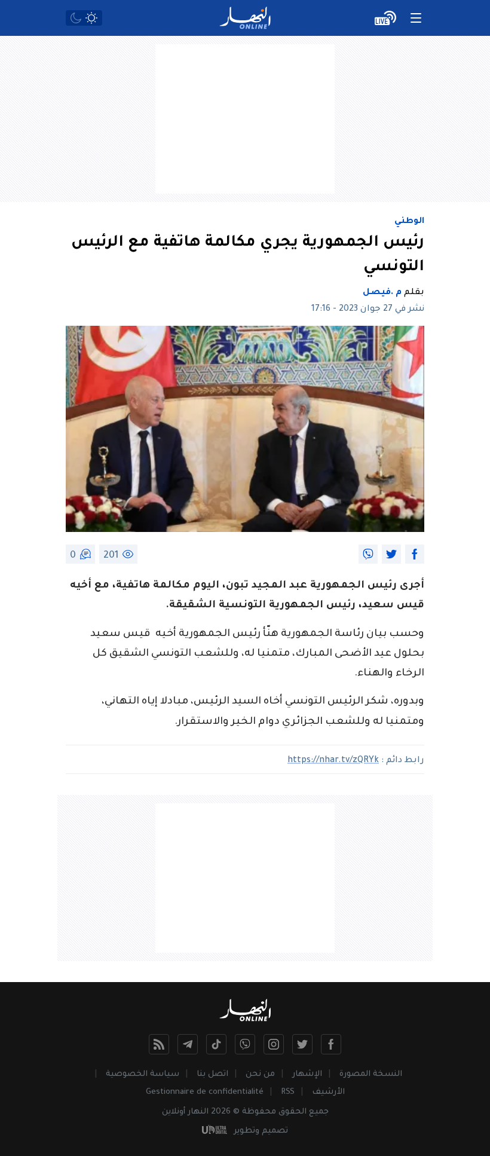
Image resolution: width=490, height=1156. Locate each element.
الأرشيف (328, 1092)
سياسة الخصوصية (142, 1074)
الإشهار (307, 1074)
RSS (288, 1092)
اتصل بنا (212, 1074)
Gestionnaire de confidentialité (205, 1092)
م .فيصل (382, 293)
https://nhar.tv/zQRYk (333, 761)
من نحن (260, 1074)
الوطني (409, 222)
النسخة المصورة (370, 1074)
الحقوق (292, 1112)
